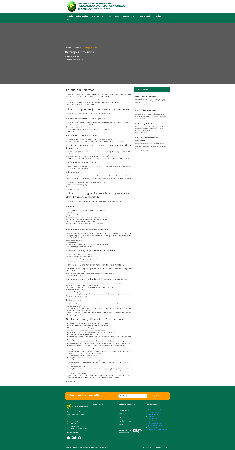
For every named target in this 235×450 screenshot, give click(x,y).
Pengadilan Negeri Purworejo (157, 430)
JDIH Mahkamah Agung (155, 425)
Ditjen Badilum (152, 419)
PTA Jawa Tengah (154, 427)
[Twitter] (72, 437)
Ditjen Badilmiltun (153, 421)
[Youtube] (79, 437)
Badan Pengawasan (154, 412)
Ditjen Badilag (152, 416)
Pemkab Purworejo (154, 432)
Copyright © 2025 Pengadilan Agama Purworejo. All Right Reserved (87, 447)
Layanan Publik (78, 48)
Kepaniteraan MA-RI (154, 414)
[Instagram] (75, 437)
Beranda (68, 48)
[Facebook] (68, 437)
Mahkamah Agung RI (154, 410)
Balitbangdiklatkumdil (155, 423)
